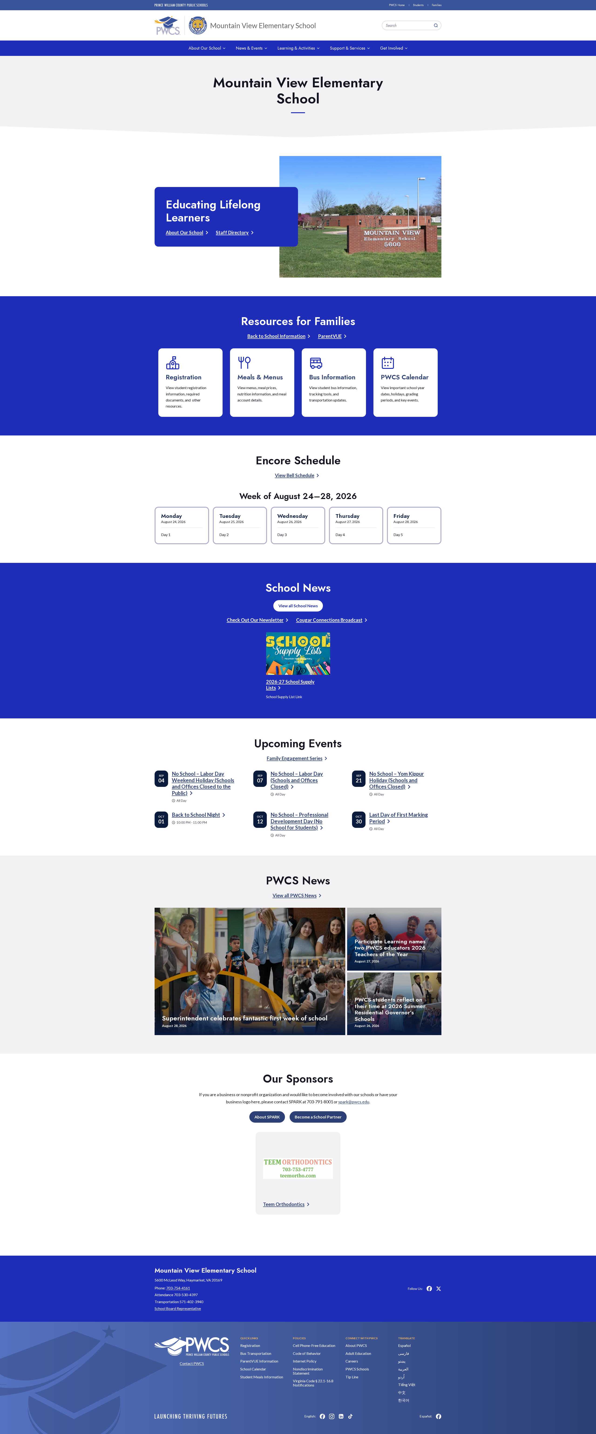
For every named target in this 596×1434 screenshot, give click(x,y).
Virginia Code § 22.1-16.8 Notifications (313, 1383)
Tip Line (351, 1377)
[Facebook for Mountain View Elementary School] (429, 1288)
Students (418, 5)
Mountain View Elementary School (263, 25)
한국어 (403, 1400)
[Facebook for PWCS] (322, 1416)
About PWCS (356, 1345)
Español (404, 1345)
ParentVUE (330, 336)
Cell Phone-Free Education (314, 1345)
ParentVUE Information (259, 1361)
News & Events (249, 48)
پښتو (401, 1361)
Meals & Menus (260, 377)
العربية (403, 1369)
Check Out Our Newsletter (255, 620)
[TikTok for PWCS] (350, 1416)
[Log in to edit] (191, 1416)
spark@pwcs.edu (353, 1101)
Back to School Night (196, 815)
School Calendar (253, 1369)
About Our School (205, 48)
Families (436, 5)
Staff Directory (232, 232)
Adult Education (358, 1353)
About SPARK (267, 1117)
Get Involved (391, 48)
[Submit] (436, 25)
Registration (184, 377)
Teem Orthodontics (284, 1204)
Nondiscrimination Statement (308, 1371)
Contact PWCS (192, 1363)
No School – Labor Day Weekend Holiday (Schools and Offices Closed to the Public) (203, 783)
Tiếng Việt (406, 1384)
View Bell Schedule (294, 475)
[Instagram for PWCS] (332, 1416)
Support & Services (347, 48)
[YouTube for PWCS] (359, 1416)
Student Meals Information (261, 1377)
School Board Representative (178, 1308)
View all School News (298, 605)
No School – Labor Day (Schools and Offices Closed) (297, 780)
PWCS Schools (357, 1369)
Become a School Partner (318, 1117)
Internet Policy (304, 1361)
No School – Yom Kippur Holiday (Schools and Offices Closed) (396, 780)
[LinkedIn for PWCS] (341, 1416)
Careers (351, 1361)
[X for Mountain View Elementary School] (438, 1288)
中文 (402, 1392)
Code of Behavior (307, 1353)
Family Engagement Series (294, 758)
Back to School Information (276, 336)
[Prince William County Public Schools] (181, 5)
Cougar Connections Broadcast (329, 620)
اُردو (401, 1377)
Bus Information (332, 377)
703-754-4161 (178, 1288)
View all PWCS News (295, 895)
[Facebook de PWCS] (438, 1416)
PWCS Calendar (405, 377)
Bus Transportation (255, 1353)
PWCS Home (397, 5)
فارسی (403, 1353)
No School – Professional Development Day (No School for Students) (299, 821)
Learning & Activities (296, 48)
